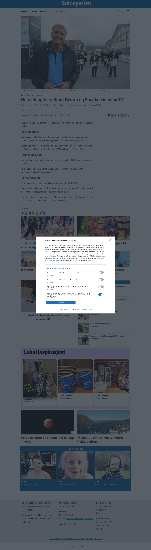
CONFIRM (61, 302)
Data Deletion (63, 310)
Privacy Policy (87, 310)
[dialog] (75, 275)
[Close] (111, 240)
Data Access (75, 310)
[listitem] (75, 268)
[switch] (101, 272)
